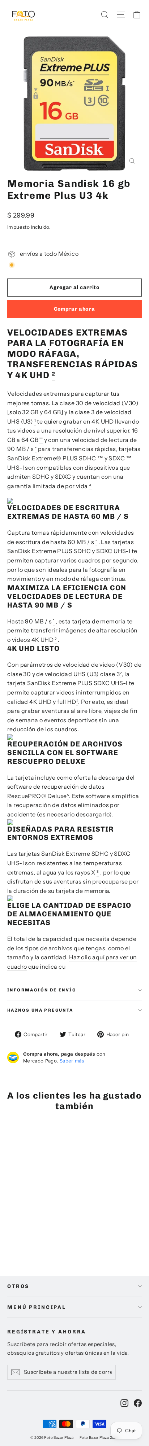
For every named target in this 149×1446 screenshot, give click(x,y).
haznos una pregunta (40, 1010)
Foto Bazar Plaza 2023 (99, 1437)
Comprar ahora (74, 309)
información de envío (41, 990)
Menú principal (36, 1307)
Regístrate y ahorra (46, 1332)
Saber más (72, 1060)
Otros (18, 1286)
